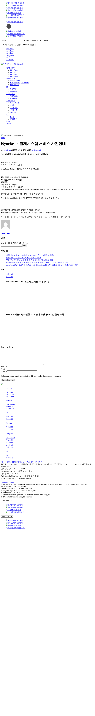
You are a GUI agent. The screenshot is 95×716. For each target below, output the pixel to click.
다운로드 (9, 427)
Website (4, 372)
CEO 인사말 (10, 438)
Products (9, 388)
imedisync (7, 150)
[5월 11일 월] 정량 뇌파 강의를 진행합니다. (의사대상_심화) (30, 260)
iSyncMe (15, 538)
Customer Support (7, 482)
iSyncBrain (10, 394)
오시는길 (9, 445)
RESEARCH (12, 549)
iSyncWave (10, 392)
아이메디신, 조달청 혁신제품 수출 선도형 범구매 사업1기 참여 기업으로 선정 (37, 262)
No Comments (36, 150)
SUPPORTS (12, 573)
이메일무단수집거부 (25, 462)
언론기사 (9, 274)
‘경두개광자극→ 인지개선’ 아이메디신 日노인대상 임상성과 (30, 255)
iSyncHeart (10, 396)
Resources (9, 406)
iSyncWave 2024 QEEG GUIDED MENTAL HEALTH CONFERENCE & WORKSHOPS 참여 (42, 265)
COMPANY (12, 583)
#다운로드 (10, 60)
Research (9, 400)
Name (4, 367)
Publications (10, 408)
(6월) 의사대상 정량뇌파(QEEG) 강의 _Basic (23, 258)
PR (7, 412)
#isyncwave (10, 49)
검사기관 (9, 429)
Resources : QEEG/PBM (23, 556)
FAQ (7, 451)
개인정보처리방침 (8, 462)
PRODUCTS (12, 531)
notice (3, 138)
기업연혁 (9, 442)
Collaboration (11, 404)
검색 (24, 245)
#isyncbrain (10, 51)
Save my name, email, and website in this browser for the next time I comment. (32, 376)
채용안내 (9, 447)
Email (4, 369)
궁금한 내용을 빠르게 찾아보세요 (14, 243)
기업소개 (9, 440)
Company (9, 434)
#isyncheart (10, 53)
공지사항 (9, 277)
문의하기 (9, 458)
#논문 (8, 57)
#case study (10, 55)
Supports (9, 423)
